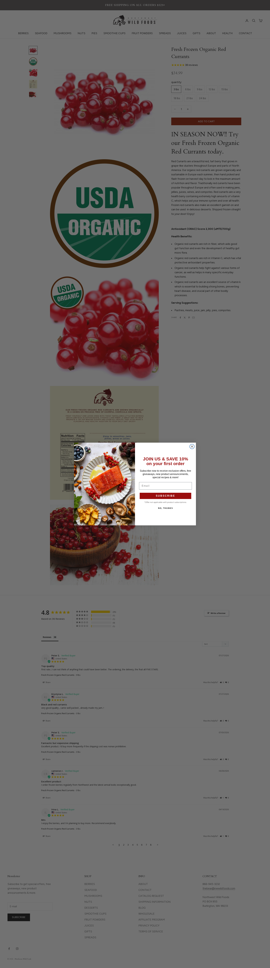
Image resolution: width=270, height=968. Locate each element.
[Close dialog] (192, 446)
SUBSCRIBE (165, 495)
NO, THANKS (165, 508)
